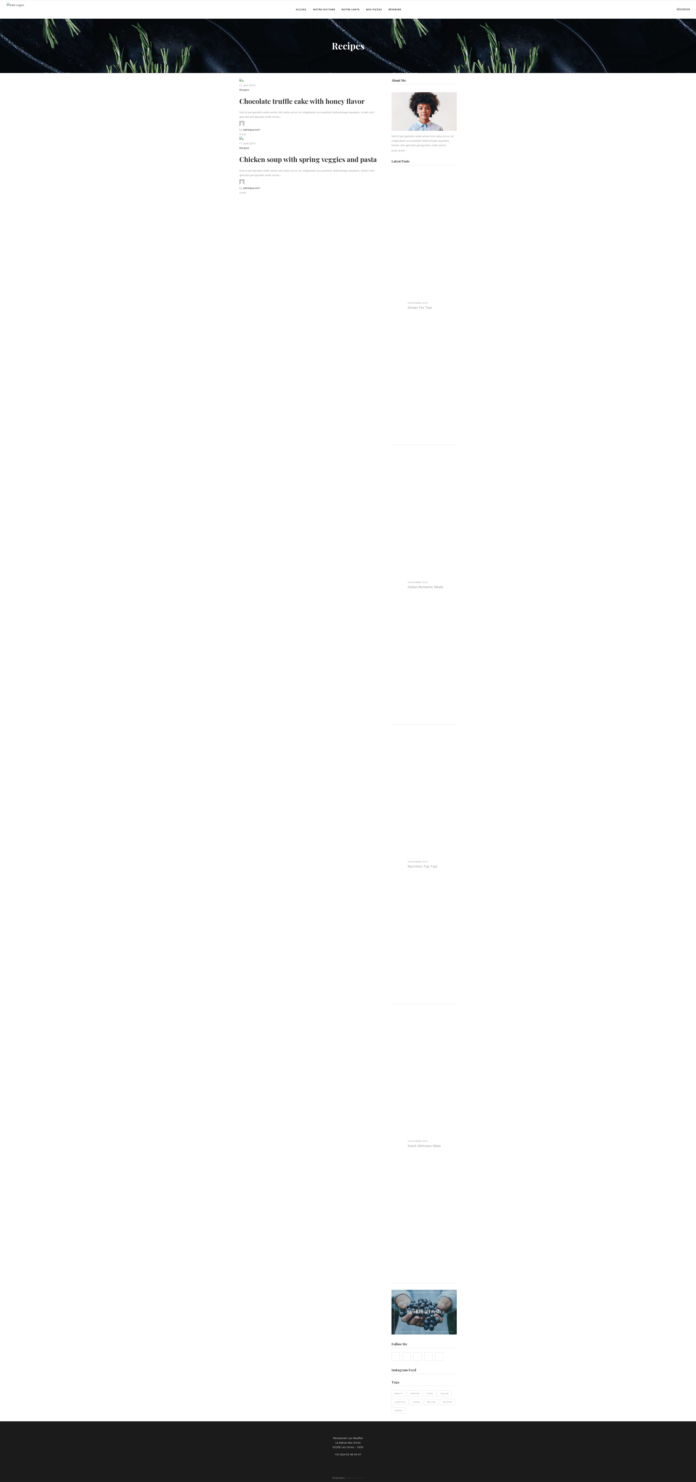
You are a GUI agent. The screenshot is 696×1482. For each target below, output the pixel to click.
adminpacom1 (251, 129)
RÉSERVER (683, 9)
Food (430, 1393)
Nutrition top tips (422, 866)
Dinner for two (420, 307)
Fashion (415, 1393)
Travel (398, 1410)
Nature (431, 1402)
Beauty (398, 1393)
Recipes (244, 90)
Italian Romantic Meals (425, 587)
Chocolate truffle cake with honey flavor (302, 101)
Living (416, 1402)
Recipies (447, 1402)
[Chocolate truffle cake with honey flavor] (241, 80)
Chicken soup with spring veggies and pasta (308, 159)
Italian (444, 1393)
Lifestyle (400, 1402)
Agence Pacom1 (355, 1477)
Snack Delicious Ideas (424, 1146)
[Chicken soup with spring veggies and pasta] (241, 139)
